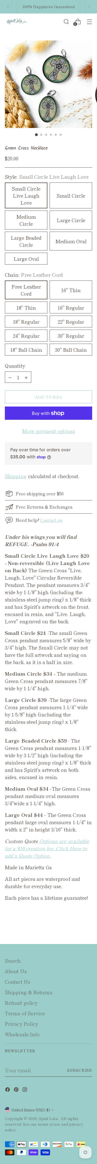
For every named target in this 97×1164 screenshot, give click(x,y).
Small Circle (71, 195)
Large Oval (26, 258)
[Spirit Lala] (17, 21)
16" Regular (71, 307)
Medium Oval (71, 241)
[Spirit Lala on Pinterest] (16, 1090)
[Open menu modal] (89, 21)
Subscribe (79, 1070)
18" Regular (26, 321)
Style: (47, 176)
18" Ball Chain (26, 349)
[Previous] (8, 6)
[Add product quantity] (10, 377)
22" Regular (71, 321)
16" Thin (71, 289)
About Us (16, 970)
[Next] (89, 6)
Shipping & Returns (28, 992)
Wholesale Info (22, 1034)
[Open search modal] (66, 21)
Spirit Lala (49, 1118)
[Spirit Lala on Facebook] (8, 1090)
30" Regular (71, 335)
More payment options (48, 430)
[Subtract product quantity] (26, 377)
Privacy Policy (21, 1023)
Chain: (34, 274)
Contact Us (17, 981)
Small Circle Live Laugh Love (26, 195)
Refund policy (21, 1002)
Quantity (15, 365)
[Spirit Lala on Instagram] (25, 1090)
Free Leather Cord (26, 290)
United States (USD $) (30, 1109)
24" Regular (26, 335)
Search (13, 960)
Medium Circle (26, 220)
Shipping (16, 475)
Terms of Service (25, 1013)
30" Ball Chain (71, 349)
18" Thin (26, 307)
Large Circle (71, 220)
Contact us (51, 520)
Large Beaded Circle (26, 241)
